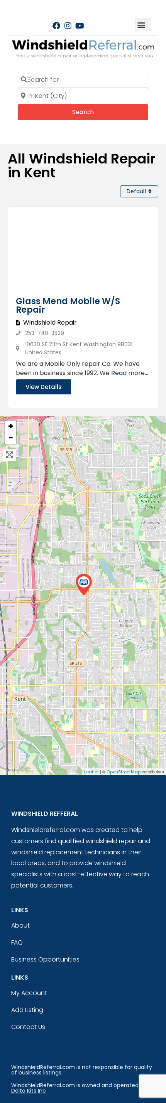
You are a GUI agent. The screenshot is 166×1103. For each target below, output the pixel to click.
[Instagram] (68, 26)
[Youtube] (79, 26)
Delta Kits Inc (28, 1091)
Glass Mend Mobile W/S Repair (68, 305)
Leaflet (91, 772)
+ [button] (10, 426)
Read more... (129, 373)
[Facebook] (56, 26)
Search (93, 111)
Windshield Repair (50, 322)
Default (137, 191)
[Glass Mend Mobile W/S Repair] (83, 585)
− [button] (10, 438)
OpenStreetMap (124, 772)
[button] (143, 24)
